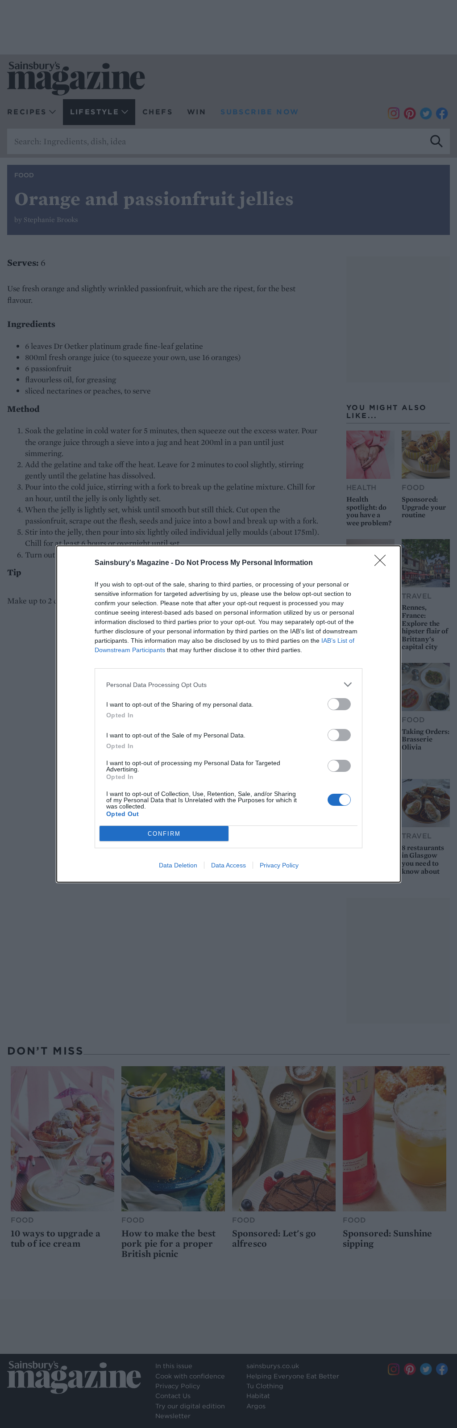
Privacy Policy (279, 865)
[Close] (382, 563)
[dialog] (228, 714)
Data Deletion (178, 865)
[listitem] (228, 684)
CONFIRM (164, 833)
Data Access (228, 865)
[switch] (339, 704)
